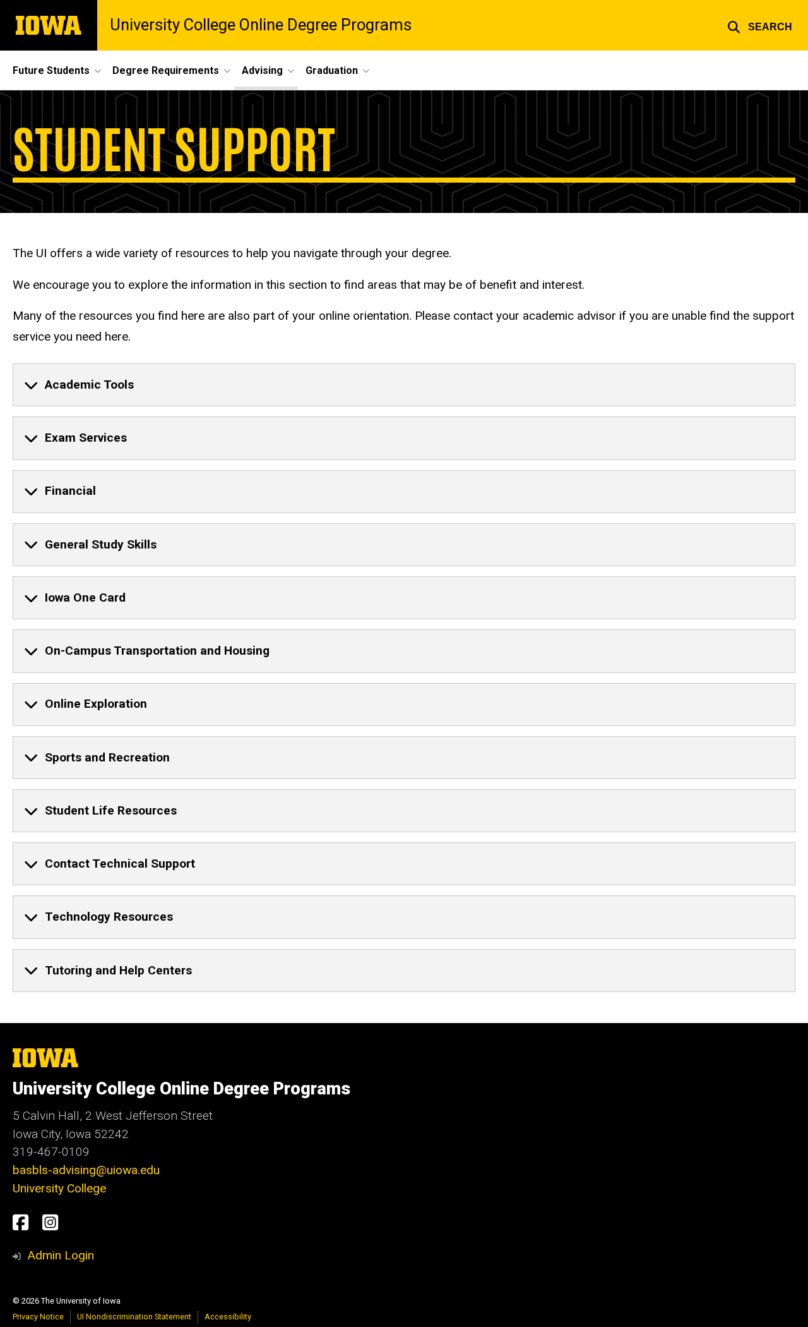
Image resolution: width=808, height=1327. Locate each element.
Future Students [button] (51, 70)
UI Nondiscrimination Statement (134, 1316)
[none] (404, 384)
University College (59, 1188)
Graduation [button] (332, 70)
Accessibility (228, 1316)
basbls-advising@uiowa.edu (86, 1170)
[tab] (404, 385)
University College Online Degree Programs (261, 25)
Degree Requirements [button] (165, 70)
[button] (759, 25)
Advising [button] (262, 70)
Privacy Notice (38, 1316)
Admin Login (60, 1255)
